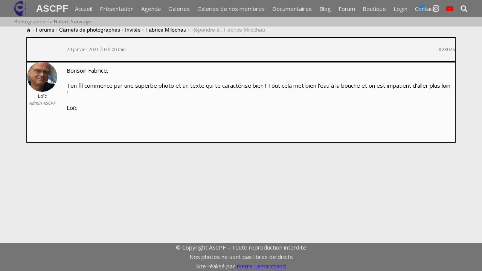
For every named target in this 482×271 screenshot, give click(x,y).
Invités (132, 30)
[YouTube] (449, 8)
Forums (45, 30)
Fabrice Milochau (165, 30)
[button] (463, 8)
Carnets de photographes (89, 30)
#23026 (447, 50)
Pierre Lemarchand (261, 266)
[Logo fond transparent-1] (21, 8)
